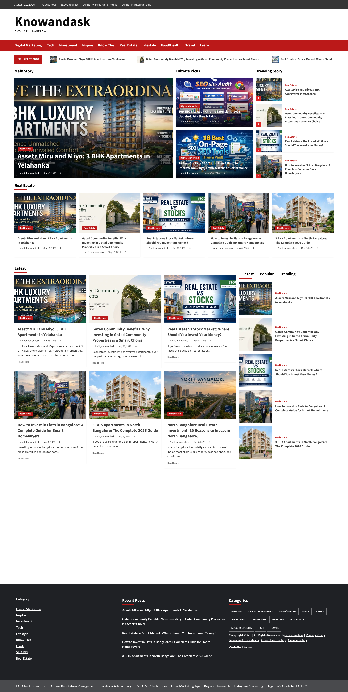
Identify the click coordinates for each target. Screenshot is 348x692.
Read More (23, 361)
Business (236, 611)
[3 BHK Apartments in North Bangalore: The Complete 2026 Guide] (303, 213)
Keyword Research (217, 686)
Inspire (87, 45)
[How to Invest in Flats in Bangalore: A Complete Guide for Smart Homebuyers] (269, 166)
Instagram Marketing (248, 686)
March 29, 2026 (212, 121)
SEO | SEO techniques (152, 686)
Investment (68, 45)
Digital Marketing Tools (136, 4)
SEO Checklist (69, 4)
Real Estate (128, 45)
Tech (50, 45)
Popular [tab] (266, 274)
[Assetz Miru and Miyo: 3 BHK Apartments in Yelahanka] (93, 128)
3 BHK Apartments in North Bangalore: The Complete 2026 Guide (301, 240)
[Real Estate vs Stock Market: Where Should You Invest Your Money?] (269, 141)
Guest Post (49, 4)
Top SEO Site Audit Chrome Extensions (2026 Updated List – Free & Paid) (209, 113)
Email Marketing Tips (185, 686)
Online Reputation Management (73, 686)
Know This (106, 45)
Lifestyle (149, 45)
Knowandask (52, 21)
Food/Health (170, 45)
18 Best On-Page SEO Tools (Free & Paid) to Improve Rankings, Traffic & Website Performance (213, 165)
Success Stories (241, 627)
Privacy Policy (315, 635)
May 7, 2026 (199, 442)
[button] (331, 45)
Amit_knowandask (29, 173)
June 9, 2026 (50, 173)
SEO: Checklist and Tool (30, 686)
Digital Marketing (28, 45)
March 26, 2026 (212, 173)
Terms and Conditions (244, 640)
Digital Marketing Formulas (100, 4)
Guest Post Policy (273, 640)
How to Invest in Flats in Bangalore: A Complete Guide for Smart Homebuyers (307, 169)
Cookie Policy (297, 640)
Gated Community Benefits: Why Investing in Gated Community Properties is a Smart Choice (202, 59)
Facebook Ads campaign (116, 686)
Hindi (305, 611)
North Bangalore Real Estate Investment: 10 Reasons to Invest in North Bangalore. (198, 430)
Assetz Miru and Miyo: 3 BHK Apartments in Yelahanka (91, 59)
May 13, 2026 (114, 252)
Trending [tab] (287, 274)
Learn (204, 45)
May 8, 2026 (243, 248)
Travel (190, 45)
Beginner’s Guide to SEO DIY (287, 686)
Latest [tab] (248, 274)
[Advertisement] (125, 526)
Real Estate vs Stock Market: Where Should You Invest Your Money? (306, 143)
